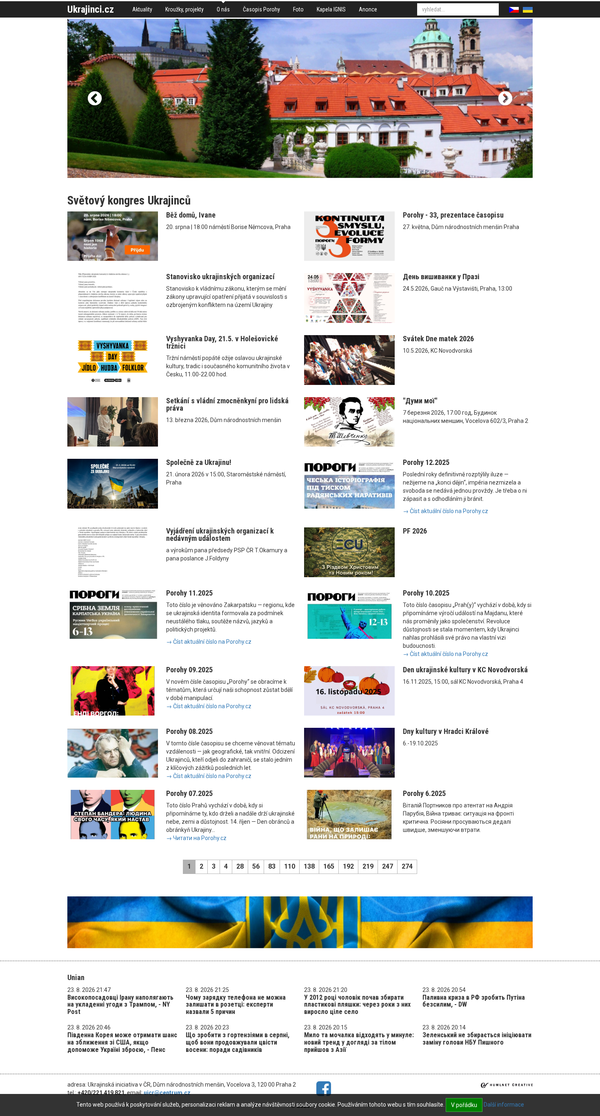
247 (387, 866)
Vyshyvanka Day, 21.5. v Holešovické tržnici (222, 342)
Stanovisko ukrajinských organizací (220, 276)
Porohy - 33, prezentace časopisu (453, 215)
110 (289, 866)
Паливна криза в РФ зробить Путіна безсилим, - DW (473, 1001)
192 (348, 866)
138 (309, 866)
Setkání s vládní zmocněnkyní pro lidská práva (227, 404)
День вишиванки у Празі (441, 276)
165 (328, 866)
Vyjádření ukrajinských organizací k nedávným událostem (220, 534)
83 (272, 866)
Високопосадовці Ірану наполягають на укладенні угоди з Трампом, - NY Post (120, 1005)
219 (367, 866)
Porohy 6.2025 (424, 793)
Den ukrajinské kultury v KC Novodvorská (465, 669)
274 (407, 866)
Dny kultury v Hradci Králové (446, 731)
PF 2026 (415, 531)
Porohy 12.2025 (426, 462)
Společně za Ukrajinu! (198, 462)
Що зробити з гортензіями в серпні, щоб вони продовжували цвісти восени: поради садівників (237, 1042)
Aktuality (142, 9)
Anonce (368, 9)
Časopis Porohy (261, 9)
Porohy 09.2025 (189, 669)
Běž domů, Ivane (191, 215)
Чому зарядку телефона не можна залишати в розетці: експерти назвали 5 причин (236, 1005)
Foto (298, 9)
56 (256, 866)
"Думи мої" (420, 400)
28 (240, 866)
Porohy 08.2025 (189, 731)
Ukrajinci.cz (90, 9)
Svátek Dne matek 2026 (438, 338)
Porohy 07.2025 (189, 793)
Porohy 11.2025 (189, 593)
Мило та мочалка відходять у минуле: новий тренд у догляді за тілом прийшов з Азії (359, 1042)
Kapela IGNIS (331, 9)
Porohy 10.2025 (426, 593)
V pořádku (464, 1105)
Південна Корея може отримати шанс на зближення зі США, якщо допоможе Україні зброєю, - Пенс (122, 1042)
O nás (223, 9)
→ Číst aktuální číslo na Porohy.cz (445, 511)
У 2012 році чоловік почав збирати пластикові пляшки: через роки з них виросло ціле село (357, 1005)
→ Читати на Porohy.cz (196, 838)
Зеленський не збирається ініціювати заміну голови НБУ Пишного (476, 1038)
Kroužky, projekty (184, 9)
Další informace (504, 1104)
